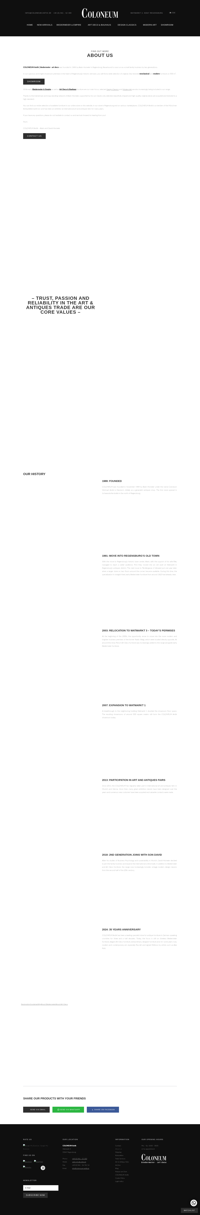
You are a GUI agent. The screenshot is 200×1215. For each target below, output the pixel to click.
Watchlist (189, 1210)
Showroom (167, 25)
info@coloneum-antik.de (38, 13)
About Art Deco (61, 1004)
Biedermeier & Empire (69, 25)
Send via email (38, 1110)
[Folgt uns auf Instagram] (38, 1161)
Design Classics (127, 25)
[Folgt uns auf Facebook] (27, 1161)
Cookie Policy (120, 1178)
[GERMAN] (174, 13)
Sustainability (35, 1004)
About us (118, 1149)
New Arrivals (44, 25)
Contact (118, 1146)
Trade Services (120, 1159)
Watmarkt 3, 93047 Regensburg (147, 13)
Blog (116, 1168)
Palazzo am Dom (121, 1172)
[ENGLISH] (170, 13)
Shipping (118, 1152)
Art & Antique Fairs (122, 1162)
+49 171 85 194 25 (79, 1162)
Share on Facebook (104, 1110)
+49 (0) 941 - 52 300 (62, 13)
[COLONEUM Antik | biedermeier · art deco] (100, 13)
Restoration (25, 1004)
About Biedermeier (48, 1004)
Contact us (34, 136)
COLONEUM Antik (122, 1175)
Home (30, 25)
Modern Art (150, 25)
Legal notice (119, 1181)
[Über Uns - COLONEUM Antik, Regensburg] (100, 294)
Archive (118, 1165)
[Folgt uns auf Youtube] (27, 1167)
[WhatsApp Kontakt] (193, 1203)
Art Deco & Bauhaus (99, 25)
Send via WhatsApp (69, 1110)
